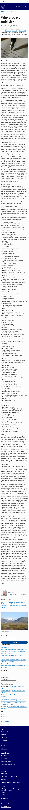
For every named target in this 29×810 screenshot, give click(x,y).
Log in (2, 714)
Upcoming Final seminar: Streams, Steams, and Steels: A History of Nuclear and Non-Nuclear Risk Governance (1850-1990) (13, 659)
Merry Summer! (5, 647)
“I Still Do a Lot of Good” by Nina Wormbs (11, 655)
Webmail (3, 779)
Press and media (5, 804)
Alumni (3, 746)
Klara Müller (8, 30)
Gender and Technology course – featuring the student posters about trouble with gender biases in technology (13, 665)
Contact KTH (4, 798)
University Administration (7, 767)
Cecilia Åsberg (5, 695)
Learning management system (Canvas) (11, 782)
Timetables (4, 773)
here (8, 36)
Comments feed (5, 719)
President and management (8, 764)
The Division (23, 594)
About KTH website (6, 806)
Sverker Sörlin (22, 30)
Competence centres (6, 761)
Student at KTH (5, 743)
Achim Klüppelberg (12, 591)
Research (17, 594)
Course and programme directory (9, 776)
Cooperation (4, 737)
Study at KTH (4, 731)
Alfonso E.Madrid (5, 690)
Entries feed (4, 716)
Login (26, 1)
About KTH (4, 740)
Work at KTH (4, 801)
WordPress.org (5, 721)
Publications (11, 594)
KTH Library (4, 755)
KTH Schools (4, 758)
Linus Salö (14, 30)
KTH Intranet (4, 748)
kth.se (2, 1)
